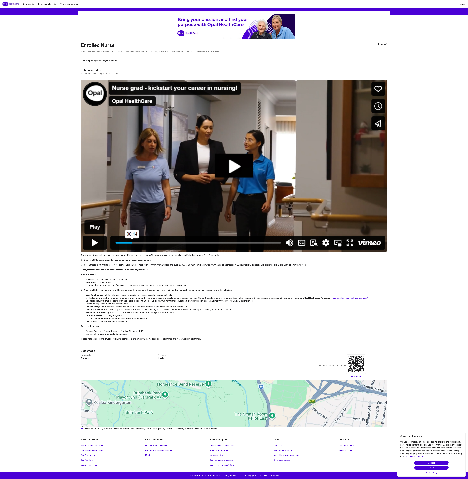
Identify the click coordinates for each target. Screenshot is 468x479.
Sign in (463, 4)
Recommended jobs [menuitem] (47, 4)
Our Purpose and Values (92, 450)
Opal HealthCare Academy (286, 455)
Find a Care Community (156, 445)
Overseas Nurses (282, 460)
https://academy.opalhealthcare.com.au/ (349, 298)
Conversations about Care (222, 465)
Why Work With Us (283, 450)
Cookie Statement (414, 456)
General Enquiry (346, 450)
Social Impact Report (90, 465)
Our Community (88, 455)
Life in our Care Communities (158, 450)
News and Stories (218, 455)
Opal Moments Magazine (221, 460)
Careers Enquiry (346, 445)
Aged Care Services (219, 450)
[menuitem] (10, 4)
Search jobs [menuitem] (28, 4)
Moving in (149, 455)
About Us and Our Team (92, 445)
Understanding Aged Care (222, 445)
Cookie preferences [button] (269, 475)
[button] (234, 403)
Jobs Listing (279, 445)
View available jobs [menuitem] (69, 4)
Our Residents (87, 460)
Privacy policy (251, 475)
